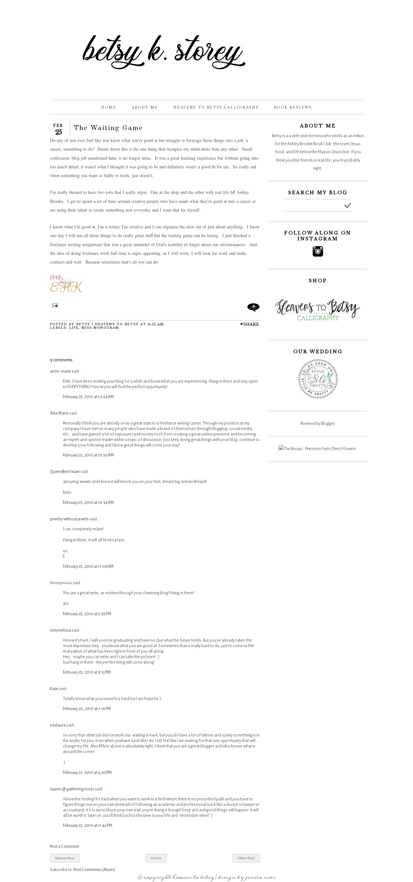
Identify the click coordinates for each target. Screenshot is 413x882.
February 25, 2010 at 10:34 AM (88, 502)
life (74, 327)
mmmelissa (60, 630)
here (112, 158)
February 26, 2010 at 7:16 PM (87, 709)
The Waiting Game (108, 128)
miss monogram (100, 327)
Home (108, 107)
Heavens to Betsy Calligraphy (216, 107)
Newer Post (65, 858)
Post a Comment (64, 846)
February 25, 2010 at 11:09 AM (88, 566)
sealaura (57, 725)
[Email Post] (54, 306)
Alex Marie (59, 413)
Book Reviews (293, 107)
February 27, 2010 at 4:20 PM (87, 772)
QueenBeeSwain (65, 471)
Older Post (246, 858)
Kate (54, 689)
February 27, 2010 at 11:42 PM (87, 825)
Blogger (328, 423)
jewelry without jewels (69, 519)
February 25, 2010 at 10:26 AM (88, 455)
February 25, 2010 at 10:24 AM (88, 397)
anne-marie (60, 371)
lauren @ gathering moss (72, 789)
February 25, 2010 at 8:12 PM (87, 672)
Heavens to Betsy (193, 877)
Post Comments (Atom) (94, 869)
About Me (145, 107)
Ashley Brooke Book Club (309, 144)
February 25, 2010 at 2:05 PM (87, 614)
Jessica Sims (260, 877)
